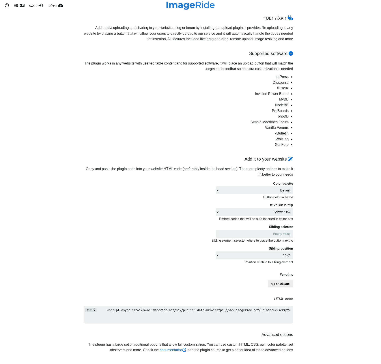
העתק (89, 310)
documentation (171, 350)
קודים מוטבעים (281, 205)
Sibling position (281, 248)
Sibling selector (281, 227)
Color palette (283, 183)
